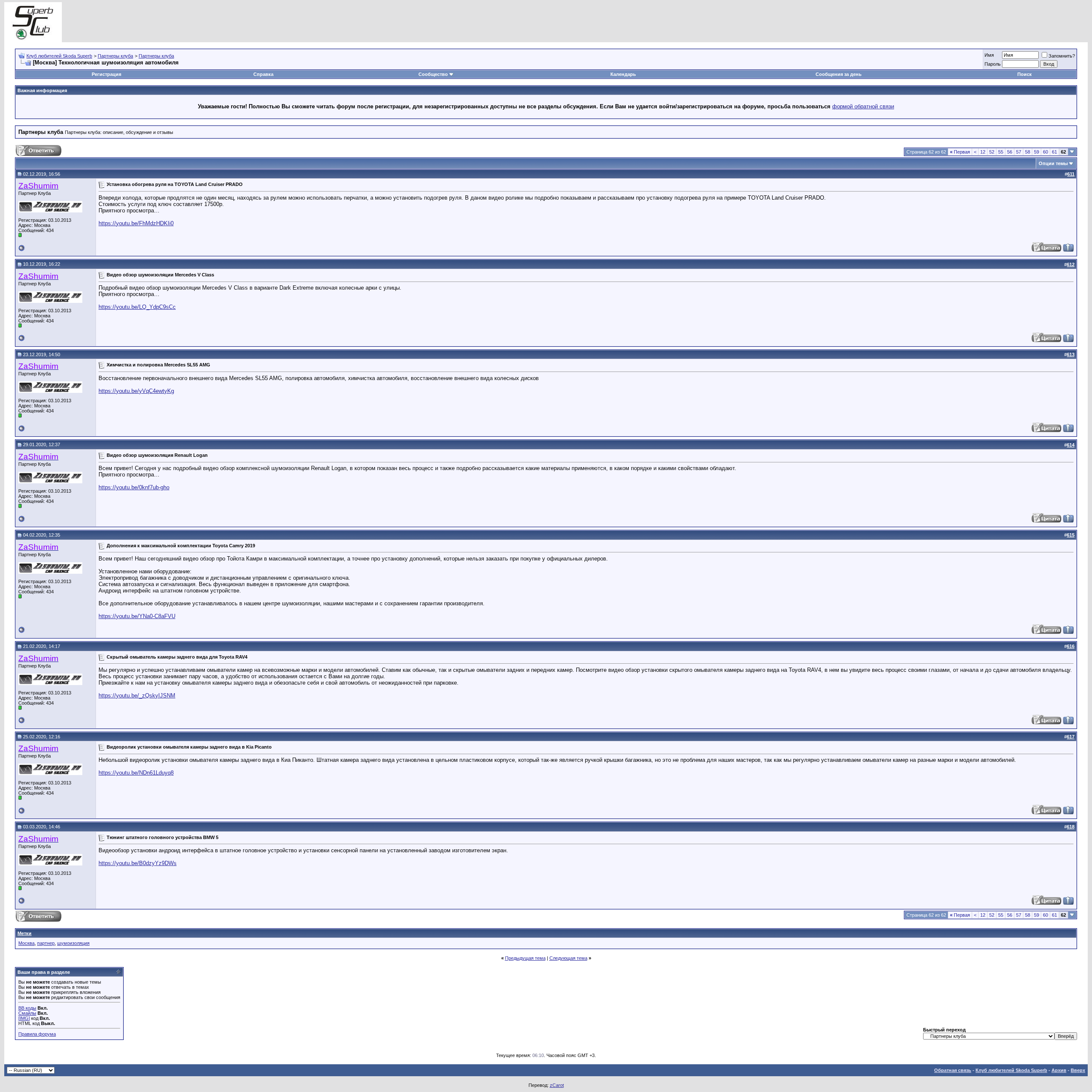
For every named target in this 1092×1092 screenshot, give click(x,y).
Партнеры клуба (115, 55)
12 (982, 151)
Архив (1058, 1070)
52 (991, 151)
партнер (46, 943)
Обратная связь (952, 1070)
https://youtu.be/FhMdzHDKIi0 (136, 223)
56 (1009, 151)
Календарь (623, 74)
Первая (960, 151)
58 (1027, 151)
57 (1018, 151)
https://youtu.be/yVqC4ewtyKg (136, 391)
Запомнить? (1061, 55)
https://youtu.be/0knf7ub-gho (134, 487)
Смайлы (27, 1013)
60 (1045, 151)
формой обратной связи (863, 106)
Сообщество (433, 74)
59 (1036, 151)
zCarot (557, 1085)
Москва (26, 943)
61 (1054, 151)
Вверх (1078, 1070)
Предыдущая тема (525, 958)
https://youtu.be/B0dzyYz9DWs (138, 863)
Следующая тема (568, 958)
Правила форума (37, 1034)
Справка (263, 74)
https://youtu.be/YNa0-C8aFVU (137, 616)
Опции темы (1053, 163)
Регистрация (106, 74)
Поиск (1024, 74)
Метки (24, 933)
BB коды (27, 1008)
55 (1000, 151)
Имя (989, 55)
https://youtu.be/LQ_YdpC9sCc (137, 307)
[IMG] (24, 1018)
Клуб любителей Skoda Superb (59, 55)
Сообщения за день (839, 74)
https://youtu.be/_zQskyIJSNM (137, 695)
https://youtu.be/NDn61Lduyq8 (136, 773)
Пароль (993, 64)
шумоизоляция (73, 943)
